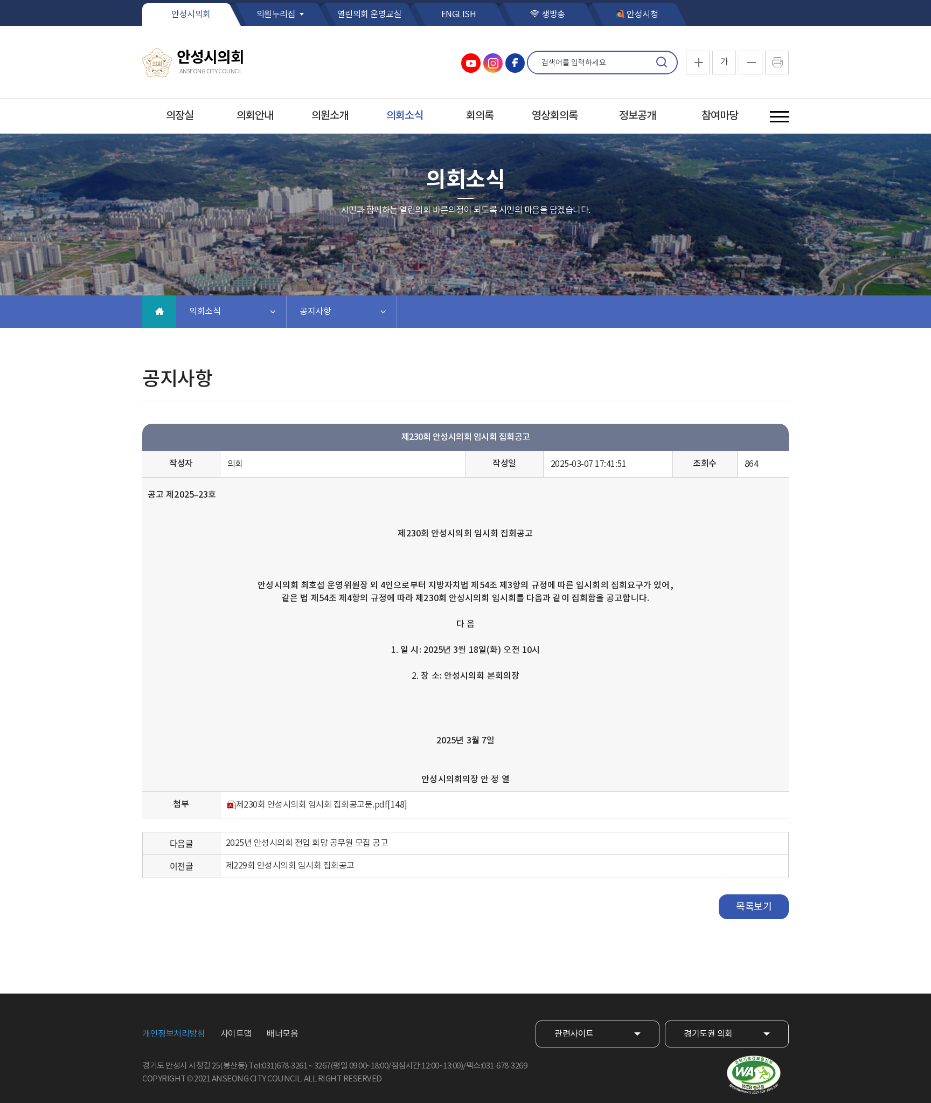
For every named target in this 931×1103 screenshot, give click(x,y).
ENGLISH (458, 14)
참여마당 (719, 115)
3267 (322, 1066)
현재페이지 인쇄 (777, 62)
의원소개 (329, 115)
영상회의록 (555, 115)
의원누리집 (276, 14)
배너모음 (282, 1034)
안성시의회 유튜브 (471, 63)
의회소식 (404, 115)
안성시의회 (191, 14)
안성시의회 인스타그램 (493, 63)
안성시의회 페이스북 (515, 63)
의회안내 (255, 115)
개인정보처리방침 (173, 1034)
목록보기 (754, 907)
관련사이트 (574, 1034)
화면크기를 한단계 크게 (698, 62)
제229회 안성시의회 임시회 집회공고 (290, 866)
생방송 (553, 14)
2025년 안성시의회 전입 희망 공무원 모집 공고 (307, 843)
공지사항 (315, 311)
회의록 (480, 115)
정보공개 (637, 115)
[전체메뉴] (779, 117)
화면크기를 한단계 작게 (750, 62)
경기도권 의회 (708, 1034)
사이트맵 (236, 1034)
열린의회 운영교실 (369, 14)
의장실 (179, 115)
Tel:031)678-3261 (277, 1066)
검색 (661, 62)
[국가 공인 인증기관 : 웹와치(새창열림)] (754, 1075)
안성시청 (642, 14)
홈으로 (159, 311)
